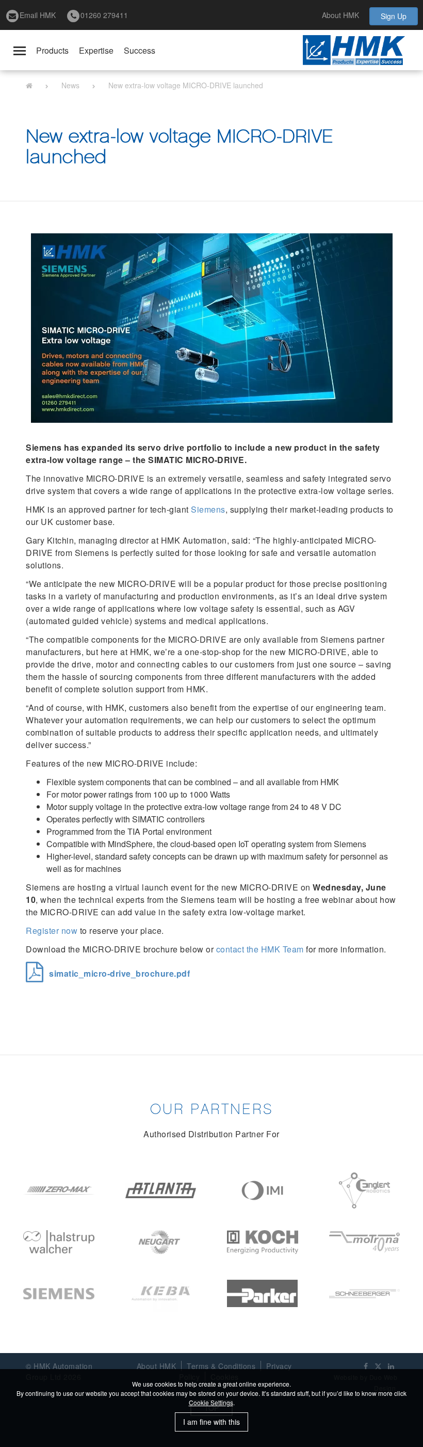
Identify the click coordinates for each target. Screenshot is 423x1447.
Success (139, 50)
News (70, 85)
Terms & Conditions (221, 1366)
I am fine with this (211, 1422)
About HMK (340, 15)
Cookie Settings (211, 1402)
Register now (51, 930)
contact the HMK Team (260, 949)
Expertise (96, 50)
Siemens (208, 509)
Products (52, 50)
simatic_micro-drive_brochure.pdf (119, 973)
